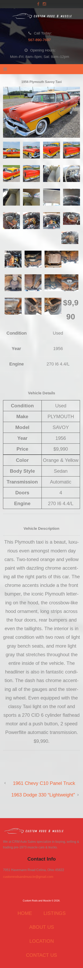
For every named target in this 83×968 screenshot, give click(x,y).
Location (41, 941)
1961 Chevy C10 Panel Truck (44, 783)
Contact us (41, 955)
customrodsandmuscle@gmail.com (28, 876)
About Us (41, 927)
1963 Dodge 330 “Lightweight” (43, 794)
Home (25, 913)
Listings (55, 913)
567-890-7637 (39, 40)
